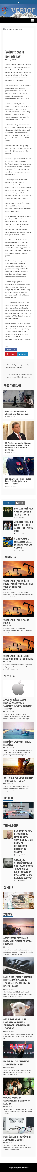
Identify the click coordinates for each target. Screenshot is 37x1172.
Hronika (8, 798)
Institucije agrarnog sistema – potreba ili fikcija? (18, 779)
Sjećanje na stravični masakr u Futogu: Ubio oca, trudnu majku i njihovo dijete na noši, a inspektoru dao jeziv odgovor (23, 868)
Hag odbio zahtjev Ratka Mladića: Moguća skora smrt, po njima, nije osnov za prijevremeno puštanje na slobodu (23, 842)
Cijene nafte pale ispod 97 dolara (16, 621)
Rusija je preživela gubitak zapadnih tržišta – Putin (23, 511)
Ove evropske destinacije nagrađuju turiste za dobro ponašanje (17, 941)
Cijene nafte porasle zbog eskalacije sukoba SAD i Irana (18, 657)
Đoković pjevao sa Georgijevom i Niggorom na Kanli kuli (16, 1100)
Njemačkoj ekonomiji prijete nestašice (17, 743)
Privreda (9, 676)
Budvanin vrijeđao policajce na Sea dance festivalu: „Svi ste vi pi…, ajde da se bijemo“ (18, 481)
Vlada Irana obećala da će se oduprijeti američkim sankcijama (17, 412)
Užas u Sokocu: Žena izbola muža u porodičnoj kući (18, 809)
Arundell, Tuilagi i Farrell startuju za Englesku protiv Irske (23, 526)
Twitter (23, 350)
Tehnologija (10, 825)
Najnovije (19, 503)
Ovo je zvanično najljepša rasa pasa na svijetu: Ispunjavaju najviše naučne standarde (16, 1024)
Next (31, 810)
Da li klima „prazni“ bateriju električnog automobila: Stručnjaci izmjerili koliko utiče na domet (17, 982)
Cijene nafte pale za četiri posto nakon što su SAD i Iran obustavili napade (18, 583)
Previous (5, 810)
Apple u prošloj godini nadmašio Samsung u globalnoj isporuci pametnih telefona (17, 704)
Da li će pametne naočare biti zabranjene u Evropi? (17, 1138)
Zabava (7, 914)
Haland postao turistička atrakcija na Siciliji (16, 1063)
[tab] (9, 503)
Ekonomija (9, 557)
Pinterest (11, 354)
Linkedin (23, 354)
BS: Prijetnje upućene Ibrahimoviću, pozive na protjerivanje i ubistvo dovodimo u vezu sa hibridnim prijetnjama (18, 446)
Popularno (9, 503)
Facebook (11, 350)
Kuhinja (8, 887)
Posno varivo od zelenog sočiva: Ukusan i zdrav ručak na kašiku (18, 899)
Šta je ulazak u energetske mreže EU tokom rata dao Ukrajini (23, 543)
